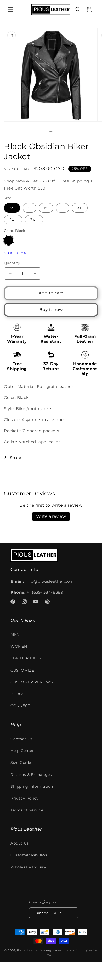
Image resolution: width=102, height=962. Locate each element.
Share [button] (15, 457)
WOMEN (18, 646)
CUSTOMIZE (22, 670)
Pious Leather (28, 950)
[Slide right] (62, 131)
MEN (15, 634)
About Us (19, 843)
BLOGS (17, 694)
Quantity (12, 263)
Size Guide (15, 252)
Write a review (51, 516)
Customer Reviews (28, 855)
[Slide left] (39, 131)
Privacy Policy (24, 798)
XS (12, 208)
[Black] (8, 240)
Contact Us (21, 738)
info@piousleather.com (49, 581)
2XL (13, 219)
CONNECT (20, 705)
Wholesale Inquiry (28, 867)
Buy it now (51, 309)
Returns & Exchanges (31, 774)
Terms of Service (26, 810)
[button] (10, 9)
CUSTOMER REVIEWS (31, 682)
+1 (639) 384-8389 (45, 592)
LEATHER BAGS (25, 658)
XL (79, 208)
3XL (34, 219)
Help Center (22, 750)
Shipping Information (31, 786)
